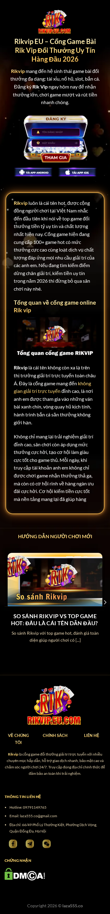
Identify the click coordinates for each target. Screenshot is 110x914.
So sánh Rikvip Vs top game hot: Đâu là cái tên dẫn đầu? (55, 619)
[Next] (105, 602)
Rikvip (21, 203)
